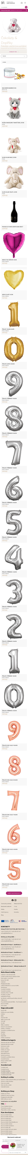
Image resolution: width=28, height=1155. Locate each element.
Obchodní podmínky (6, 903)
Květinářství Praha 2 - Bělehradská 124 (13, 960)
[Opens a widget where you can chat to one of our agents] (17, 1146)
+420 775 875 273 (5, 947)
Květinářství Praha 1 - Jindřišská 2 (11, 944)
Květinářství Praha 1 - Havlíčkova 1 (12, 952)
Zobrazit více (13, 51)
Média (2, 909)
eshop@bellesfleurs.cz (6, 933)
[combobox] (4, 56)
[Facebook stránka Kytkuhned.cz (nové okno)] (13, 900)
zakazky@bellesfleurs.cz (7, 941)
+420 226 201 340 (16, 962)
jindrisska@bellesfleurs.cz (7, 948)
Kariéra (16, 909)
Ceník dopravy (4, 912)
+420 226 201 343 (16, 970)
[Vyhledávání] (26, 7)
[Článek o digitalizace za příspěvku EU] (5, 921)
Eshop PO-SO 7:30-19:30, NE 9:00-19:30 (13, 929)
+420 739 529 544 (6, 962)
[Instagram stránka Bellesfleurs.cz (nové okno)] (15, 900)
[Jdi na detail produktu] (14, 73)
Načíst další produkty (14, 893)
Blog (2, 915)
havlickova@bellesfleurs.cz (8, 956)
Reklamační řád (18, 903)
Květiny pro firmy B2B (8, 936)
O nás (15, 906)
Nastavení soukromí (6, 906)
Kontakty (16, 912)
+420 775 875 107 (11, 3)
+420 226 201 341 (16, 954)
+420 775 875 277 (5, 954)
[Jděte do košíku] (22, 3)
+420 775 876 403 (6, 970)
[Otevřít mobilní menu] (25, 3)
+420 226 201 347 (16, 931)
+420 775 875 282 (5, 939)
